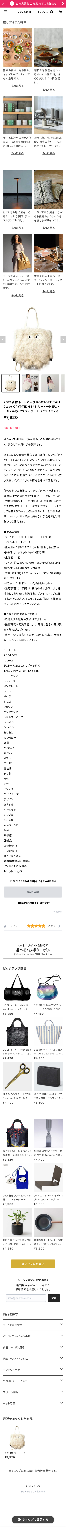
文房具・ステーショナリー (17, 1381)
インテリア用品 (11, 1369)
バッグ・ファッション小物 (17, 1336)
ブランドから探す (12, 1325)
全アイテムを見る (32, 1264)
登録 (53, 1298)
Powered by (29, 1491)
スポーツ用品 (11, 1392)
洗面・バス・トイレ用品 (16, 1358)
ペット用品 (9, 1403)
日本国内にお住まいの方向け (33, 903)
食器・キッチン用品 (14, 1347)
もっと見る (17, 85)
